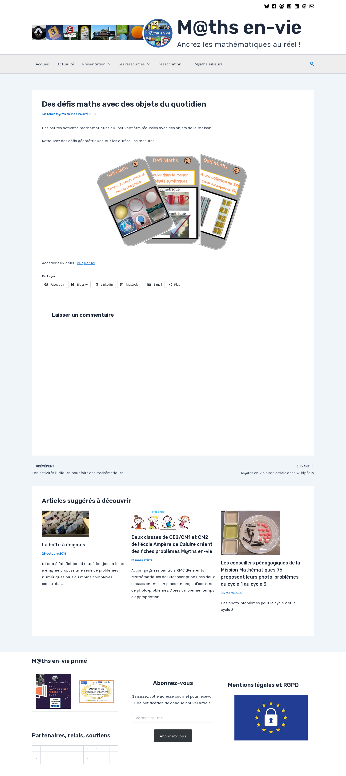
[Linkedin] (296, 6)
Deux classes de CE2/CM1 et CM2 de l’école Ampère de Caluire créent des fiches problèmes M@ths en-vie (172, 544)
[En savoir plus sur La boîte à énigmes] (65, 523)
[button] (108, 64)
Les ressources (131, 64)
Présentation (94, 64)
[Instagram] (289, 6)
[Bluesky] (266, 6)
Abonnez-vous (173, 736)
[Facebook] (274, 6)
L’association (169, 64)
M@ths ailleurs (208, 64)
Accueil (42, 64)
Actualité (65, 64)
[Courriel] (312, 6)
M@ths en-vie (239, 27)
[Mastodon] (304, 6)
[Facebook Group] (281, 6)
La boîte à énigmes (63, 545)
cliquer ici (86, 262)
